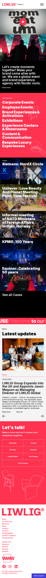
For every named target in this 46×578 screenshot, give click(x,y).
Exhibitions (12, 120)
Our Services (7, 521)
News (4, 375)
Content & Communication (16, 135)
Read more (6, 87)
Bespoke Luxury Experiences (16, 144)
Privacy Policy (7, 538)
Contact (5, 528)
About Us (5, 524)
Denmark (5, 544)
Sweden (5, 551)
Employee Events (17, 107)
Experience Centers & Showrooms (20, 127)
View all (19, 412)
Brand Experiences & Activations (21, 113)
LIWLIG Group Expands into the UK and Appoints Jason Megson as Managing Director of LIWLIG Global (22, 388)
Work (4, 519)
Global (19, 4)
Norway (5, 549)
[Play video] (23, 21)
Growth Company (9, 535)
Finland (5, 547)
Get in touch (39, 576)
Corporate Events (18, 102)
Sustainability (7, 533)
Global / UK (6, 542)
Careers (5, 531)
